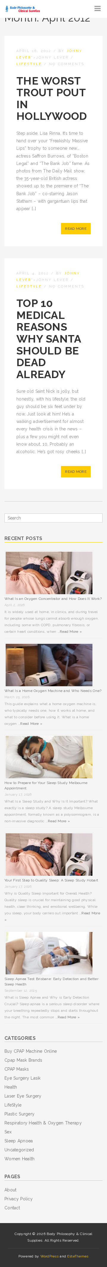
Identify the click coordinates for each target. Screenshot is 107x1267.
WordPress (49, 1256)
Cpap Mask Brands (23, 1060)
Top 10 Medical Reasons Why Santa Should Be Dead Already (48, 338)
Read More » (71, 631)
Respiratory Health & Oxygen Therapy (43, 1123)
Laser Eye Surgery (23, 1096)
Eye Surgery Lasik (22, 1078)
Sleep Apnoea (18, 1140)
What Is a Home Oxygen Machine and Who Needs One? (52, 691)
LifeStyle (29, 64)
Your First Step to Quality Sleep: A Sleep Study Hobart (51, 880)
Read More (75, 229)
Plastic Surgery (19, 1114)
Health (10, 1087)
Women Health (19, 1158)
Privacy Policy (18, 1198)
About (10, 1189)
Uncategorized (19, 1149)
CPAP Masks (16, 1069)
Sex (8, 1132)
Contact (12, 1207)
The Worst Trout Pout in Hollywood (51, 98)
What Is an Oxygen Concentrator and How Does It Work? (53, 599)
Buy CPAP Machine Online (30, 1051)
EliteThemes (77, 1256)
